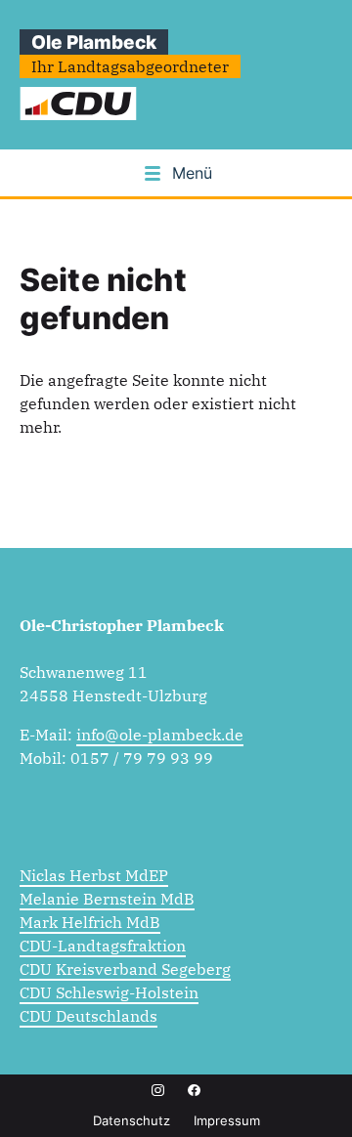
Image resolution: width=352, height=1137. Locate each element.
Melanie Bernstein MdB (107, 898)
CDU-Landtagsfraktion (103, 945)
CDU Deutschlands (88, 1016)
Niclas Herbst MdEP (94, 875)
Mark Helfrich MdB (90, 922)
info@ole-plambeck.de (159, 734)
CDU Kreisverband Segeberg (125, 969)
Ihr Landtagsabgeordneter (130, 66)
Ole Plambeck (93, 42)
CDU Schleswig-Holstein (109, 992)
